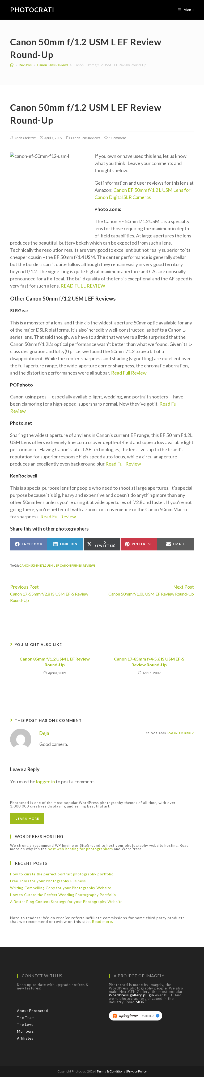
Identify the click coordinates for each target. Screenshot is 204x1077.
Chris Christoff (25, 138)
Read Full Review (129, 373)
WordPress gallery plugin (131, 995)
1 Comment (117, 138)
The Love (25, 1024)
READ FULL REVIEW (82, 286)
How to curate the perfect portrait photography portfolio (62, 874)
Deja (44, 733)
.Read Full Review (122, 464)
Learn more (27, 818)
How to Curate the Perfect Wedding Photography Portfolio (63, 895)
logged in (45, 781)
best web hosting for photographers (80, 849)
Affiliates (25, 1038)
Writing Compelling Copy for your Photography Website (60, 888)
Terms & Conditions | (112, 1071)
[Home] (12, 65)
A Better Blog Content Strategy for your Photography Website (66, 902)
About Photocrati (32, 1011)
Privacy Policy (137, 1071)
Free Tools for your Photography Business (48, 881)
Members (25, 1031)
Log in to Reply (180, 733)
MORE (141, 1002)
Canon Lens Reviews (85, 138)
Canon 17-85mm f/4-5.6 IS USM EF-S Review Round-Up (149, 661)
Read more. (102, 921)
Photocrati (32, 10)
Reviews (89, 565)
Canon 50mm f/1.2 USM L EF (39, 565)
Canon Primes (71, 565)
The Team (26, 1017)
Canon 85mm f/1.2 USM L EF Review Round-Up (55, 661)
